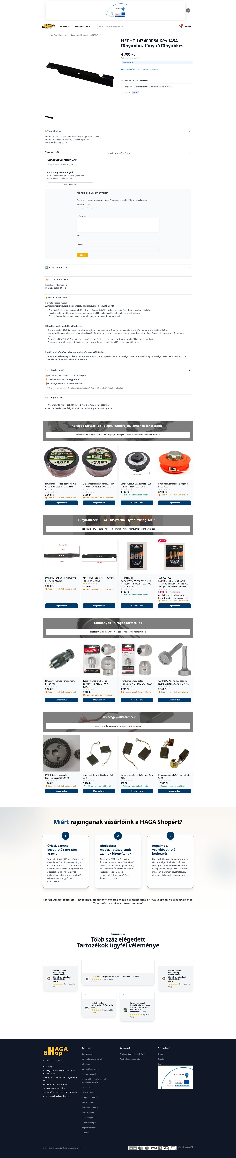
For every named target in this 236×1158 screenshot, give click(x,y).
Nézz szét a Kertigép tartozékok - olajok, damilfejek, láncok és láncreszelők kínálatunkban (118, 434)
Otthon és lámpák (89, 1122)
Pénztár (161, 1059)
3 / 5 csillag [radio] (87, 208)
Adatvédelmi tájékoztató (130, 1059)
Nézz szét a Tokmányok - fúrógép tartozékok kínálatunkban (118, 631)
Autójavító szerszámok (91, 1069)
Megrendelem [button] (61, 502)
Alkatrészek (86, 1064)
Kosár (160, 1054)
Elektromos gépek (89, 1074)
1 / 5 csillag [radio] (79, 208)
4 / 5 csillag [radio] (92, 208)
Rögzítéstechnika (89, 1127)
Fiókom (161, 1064)
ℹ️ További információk (56, 267)
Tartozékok (86, 1133)
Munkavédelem (88, 1112)
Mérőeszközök (87, 1102)
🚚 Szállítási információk (56, 279)
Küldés (82, 255)
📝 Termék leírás (53, 131)
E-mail (80, 245)
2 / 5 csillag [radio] (83, 208)
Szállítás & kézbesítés (55, 370)
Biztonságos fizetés (54, 397)
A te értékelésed (84, 204)
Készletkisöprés (88, 1054)
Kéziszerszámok (88, 1092)
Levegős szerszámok (90, 1097)
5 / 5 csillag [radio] (96, 208)
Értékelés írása (70, 185)
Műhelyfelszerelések (90, 1107)
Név (79, 235)
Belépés (189, 26)
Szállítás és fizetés (82, 26)
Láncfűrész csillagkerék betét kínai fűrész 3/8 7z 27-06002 (115, 976)
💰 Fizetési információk (56, 297)
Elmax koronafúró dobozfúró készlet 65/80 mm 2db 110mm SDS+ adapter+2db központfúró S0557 (140, 1007)
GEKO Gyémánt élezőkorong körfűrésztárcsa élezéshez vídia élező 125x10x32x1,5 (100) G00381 (62, 975)
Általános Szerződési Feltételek (132, 1054)
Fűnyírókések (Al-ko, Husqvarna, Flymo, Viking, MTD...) (153, 86)
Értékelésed (82, 216)
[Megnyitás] (115, 10)
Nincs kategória (88, 1117)
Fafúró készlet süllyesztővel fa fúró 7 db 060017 (102, 1005)
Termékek (63, 26)
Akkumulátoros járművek (92, 1059)
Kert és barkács (88, 1087)
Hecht (135, 92)
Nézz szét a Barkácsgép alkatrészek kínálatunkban (118, 726)
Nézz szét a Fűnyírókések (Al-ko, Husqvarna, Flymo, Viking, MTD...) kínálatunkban (118, 528)
